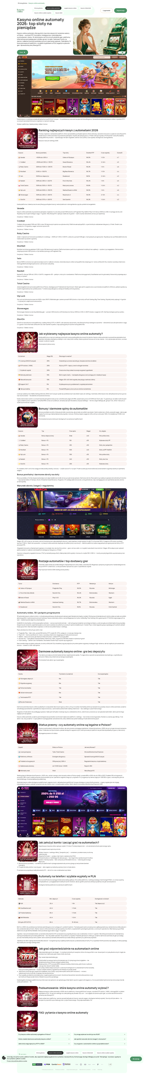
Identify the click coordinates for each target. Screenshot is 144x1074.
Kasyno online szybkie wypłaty (42, 13)
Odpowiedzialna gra (71, 1069)
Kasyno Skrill (58, 13)
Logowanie (106, 10)
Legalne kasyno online (70, 8)
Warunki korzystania (84, 1069)
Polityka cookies (59, 1069)
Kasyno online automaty (53, 8)
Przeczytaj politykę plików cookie (17, 1061)
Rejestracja (120, 10)
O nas (94, 1069)
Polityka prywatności (47, 1069)
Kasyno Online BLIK (86, 8)
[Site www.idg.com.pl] (23, 10)
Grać (21, 52)
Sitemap (100, 1069)
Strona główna (22, 3)
